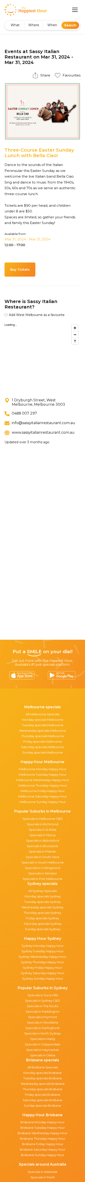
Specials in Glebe (42, 1055)
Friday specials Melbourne (42, 741)
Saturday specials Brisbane (42, 1100)
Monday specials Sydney (42, 896)
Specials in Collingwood (42, 868)
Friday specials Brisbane (42, 1094)
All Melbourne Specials (42, 714)
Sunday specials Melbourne (42, 752)
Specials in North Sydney (42, 1033)
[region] (42, 356)
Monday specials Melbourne (42, 719)
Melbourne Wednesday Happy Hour (42, 780)
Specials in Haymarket (42, 1050)
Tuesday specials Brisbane (42, 1078)
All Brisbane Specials (42, 1067)
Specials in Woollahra (42, 1022)
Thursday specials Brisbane (42, 1089)
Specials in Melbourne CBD (42, 818)
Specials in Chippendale (42, 1044)
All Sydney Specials (42, 891)
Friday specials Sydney (42, 918)
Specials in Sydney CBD (42, 1000)
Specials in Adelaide (42, 1172)
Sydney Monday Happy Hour (43, 946)
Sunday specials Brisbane (42, 1105)
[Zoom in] (75, 328)
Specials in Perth (42, 1177)
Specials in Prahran (42, 851)
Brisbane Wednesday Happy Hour (43, 1133)
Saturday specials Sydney (42, 923)
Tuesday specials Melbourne (42, 725)
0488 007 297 (24, 413)
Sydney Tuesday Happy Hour (42, 951)
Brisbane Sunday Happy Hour (42, 1155)
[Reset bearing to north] (75, 341)
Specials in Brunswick (42, 846)
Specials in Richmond (42, 824)
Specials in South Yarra (42, 857)
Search (70, 25)
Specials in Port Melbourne (42, 879)
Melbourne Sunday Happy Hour (42, 802)
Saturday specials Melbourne (42, 747)
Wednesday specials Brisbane (43, 1083)
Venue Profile (54, 269)
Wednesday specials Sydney (42, 907)
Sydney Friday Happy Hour (42, 967)
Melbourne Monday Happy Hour (42, 769)
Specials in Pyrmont (42, 1017)
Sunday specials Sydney (42, 929)
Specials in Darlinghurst (42, 1028)
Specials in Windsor (42, 873)
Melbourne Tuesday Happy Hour (42, 774)
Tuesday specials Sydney (42, 902)
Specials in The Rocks (42, 1006)
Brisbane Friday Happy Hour (42, 1144)
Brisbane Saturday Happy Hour (42, 1149)
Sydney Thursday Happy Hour (42, 962)
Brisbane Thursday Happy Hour (42, 1138)
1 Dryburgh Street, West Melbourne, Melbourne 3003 (38, 402)
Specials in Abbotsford (42, 840)
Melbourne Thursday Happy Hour (42, 785)
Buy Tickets (20, 269)
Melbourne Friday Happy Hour (42, 791)
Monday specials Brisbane (42, 1073)
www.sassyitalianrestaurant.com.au (43, 432)
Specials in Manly (42, 1039)
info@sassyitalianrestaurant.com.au (43, 423)
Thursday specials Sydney (42, 913)
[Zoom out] (75, 334)
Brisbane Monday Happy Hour (42, 1122)
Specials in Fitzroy (42, 835)
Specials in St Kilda (42, 829)
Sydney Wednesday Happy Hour (42, 956)
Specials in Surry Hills (42, 995)
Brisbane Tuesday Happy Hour (42, 1127)
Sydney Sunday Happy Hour (42, 978)
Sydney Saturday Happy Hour (42, 973)
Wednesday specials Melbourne (42, 730)
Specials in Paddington (42, 1011)
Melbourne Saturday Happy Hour (42, 796)
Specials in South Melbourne (43, 862)
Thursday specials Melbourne (42, 736)
